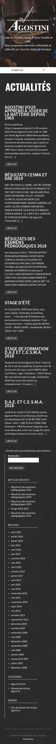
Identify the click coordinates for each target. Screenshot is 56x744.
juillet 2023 (17, 540)
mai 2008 (16, 650)
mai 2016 (16, 588)
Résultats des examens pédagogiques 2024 (23, 496)
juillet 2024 (17, 536)
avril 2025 (16, 532)
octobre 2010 (18, 628)
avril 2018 (16, 567)
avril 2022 (16, 549)
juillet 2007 (17, 663)
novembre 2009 (19, 632)
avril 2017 (16, 580)
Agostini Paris (18, 683)
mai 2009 (16, 637)
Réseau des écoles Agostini (20, 690)
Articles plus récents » (39, 450)
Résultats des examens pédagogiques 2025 (23, 488)
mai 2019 (16, 562)
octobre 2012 (18, 615)
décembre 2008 (19, 641)
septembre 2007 (19, 658)
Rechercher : (14, 456)
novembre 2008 (19, 645)
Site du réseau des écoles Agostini (24, 709)
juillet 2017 (17, 575)
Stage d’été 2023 (19, 508)
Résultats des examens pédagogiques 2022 (23, 514)
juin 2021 (15, 554)
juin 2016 (15, 584)
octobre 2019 (18, 558)
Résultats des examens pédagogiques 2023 (23, 503)
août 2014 (16, 606)
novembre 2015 (19, 593)
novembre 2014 (19, 602)
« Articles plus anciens (16, 450)
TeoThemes (28, 739)
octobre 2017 (18, 571)
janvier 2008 (17, 654)
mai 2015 (16, 597)
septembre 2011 (19, 619)
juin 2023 (15, 545)
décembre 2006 (19, 667)
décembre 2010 (19, 623)
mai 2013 (16, 610)
